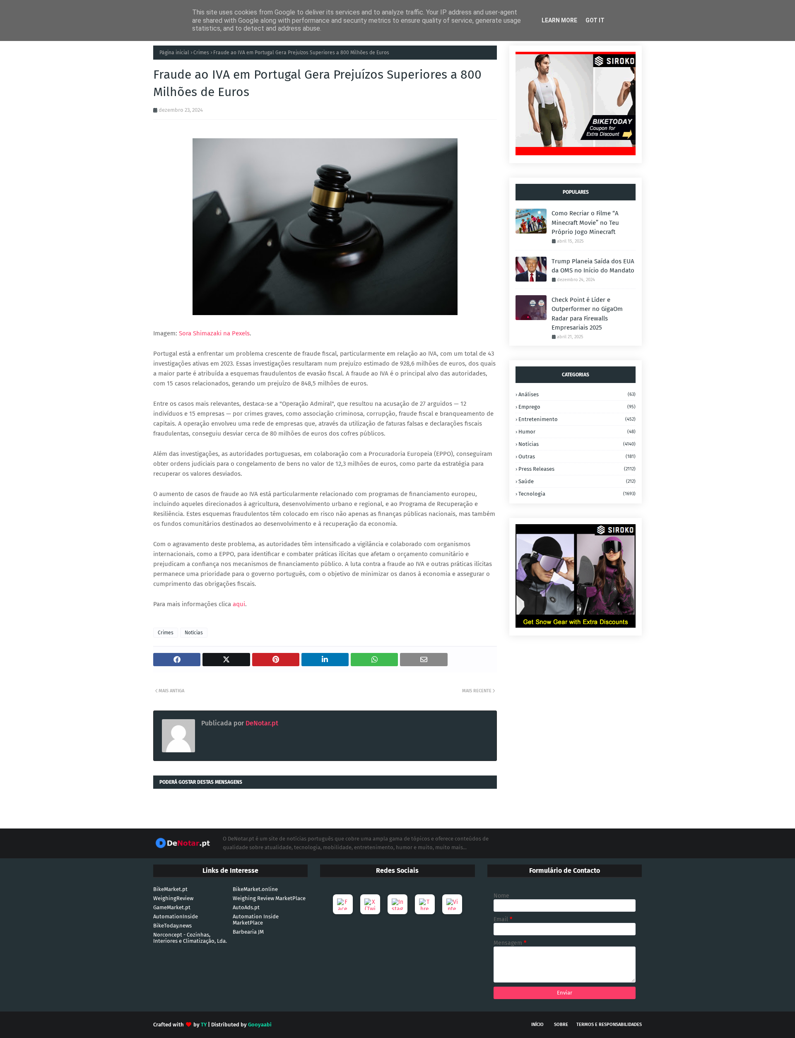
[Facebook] (343, 904)
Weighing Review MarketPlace (269, 898)
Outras (577, 456)
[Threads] (425, 904)
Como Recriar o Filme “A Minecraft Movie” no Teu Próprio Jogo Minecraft (585, 223)
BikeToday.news (172, 925)
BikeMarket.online (255, 889)
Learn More (559, 20)
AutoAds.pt (246, 907)
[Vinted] (452, 904)
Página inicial (174, 52)
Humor (577, 432)
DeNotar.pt (261, 723)
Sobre (561, 1024)
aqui (239, 604)
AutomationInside (175, 916)
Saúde (577, 481)
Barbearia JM (248, 932)
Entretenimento (577, 419)
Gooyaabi (260, 1024)
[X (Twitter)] (370, 904)
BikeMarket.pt (170, 889)
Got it (595, 20)
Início (537, 1024)
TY (204, 1024)
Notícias (194, 633)
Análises (577, 394)
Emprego (577, 407)
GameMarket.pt (171, 907)
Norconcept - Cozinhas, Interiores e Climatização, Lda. (190, 938)
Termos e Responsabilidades (609, 1024)
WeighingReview (173, 898)
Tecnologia (577, 494)
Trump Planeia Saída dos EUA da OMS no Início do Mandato (593, 266)
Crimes (201, 52)
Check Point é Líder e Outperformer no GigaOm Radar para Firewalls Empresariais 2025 (587, 314)
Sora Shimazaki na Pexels (214, 333)
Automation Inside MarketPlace (256, 919)
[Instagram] (397, 904)
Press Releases (577, 469)
